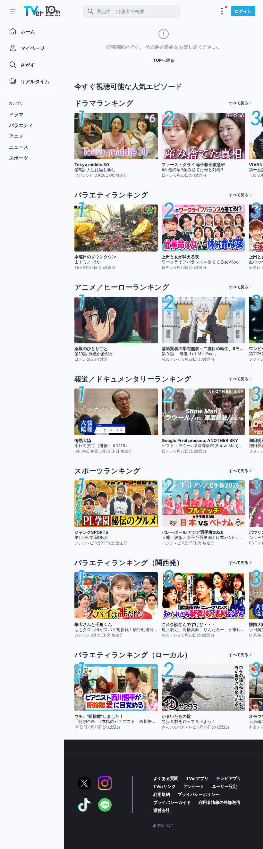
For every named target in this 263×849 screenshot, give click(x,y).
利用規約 (161, 794)
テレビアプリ (228, 778)
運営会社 (161, 810)
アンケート (193, 786)
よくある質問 (165, 778)
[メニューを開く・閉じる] (222, 11)
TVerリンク (164, 786)
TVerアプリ (197, 778)
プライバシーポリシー (198, 794)
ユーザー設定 (224, 786)
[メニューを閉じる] (13, 11)
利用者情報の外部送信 (219, 802)
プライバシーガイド (172, 802)
